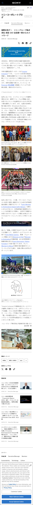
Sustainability (5, 460)
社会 (21, 360)
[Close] (31, 465)
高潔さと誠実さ (13, 360)
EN (31, 7)
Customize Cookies (16, 491)
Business (27, 23)
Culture (23, 460)
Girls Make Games (12, 235)
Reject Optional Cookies (16, 496)
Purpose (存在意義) (7, 85)
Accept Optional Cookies (16, 501)
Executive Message (17, 23)
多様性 (4, 360)
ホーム (2, 7)
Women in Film (18, 237)
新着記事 (6, 23)
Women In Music (7, 246)
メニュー (27, 16)
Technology (15, 460)
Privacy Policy (8, 488)
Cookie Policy (12, 484)
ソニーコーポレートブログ (6, 8)
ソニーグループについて (10, 7)
